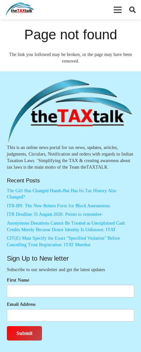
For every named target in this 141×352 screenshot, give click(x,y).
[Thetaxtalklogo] (20, 10)
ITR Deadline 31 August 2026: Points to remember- (55, 214)
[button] (117, 10)
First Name (18, 280)
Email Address (21, 304)
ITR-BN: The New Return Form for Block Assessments (58, 205)
